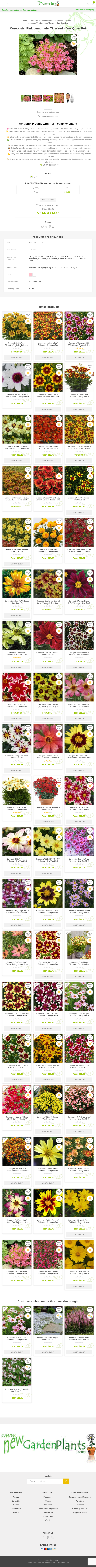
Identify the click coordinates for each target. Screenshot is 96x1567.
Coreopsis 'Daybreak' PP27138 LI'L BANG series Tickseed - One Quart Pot (17, 500)
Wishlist (48, 1520)
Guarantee (80, 1505)
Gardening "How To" (80, 1509)
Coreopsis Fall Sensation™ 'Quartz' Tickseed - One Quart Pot (17, 964)
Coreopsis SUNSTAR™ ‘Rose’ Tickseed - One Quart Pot (48, 1015)
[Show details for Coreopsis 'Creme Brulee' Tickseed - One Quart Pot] (48, 1151)
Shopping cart (48, 1516)
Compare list (48, 1512)
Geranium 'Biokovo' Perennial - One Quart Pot (17, 1390)
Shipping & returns (80, 1512)
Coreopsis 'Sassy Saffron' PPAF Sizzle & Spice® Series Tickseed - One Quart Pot (48, 706)
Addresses (48, 1505)
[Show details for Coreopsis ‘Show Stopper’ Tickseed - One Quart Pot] (48, 1254)
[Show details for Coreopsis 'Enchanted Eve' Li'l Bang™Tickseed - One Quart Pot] (48, 583)
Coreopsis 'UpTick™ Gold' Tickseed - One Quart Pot (79, 1273)
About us (16, 1512)
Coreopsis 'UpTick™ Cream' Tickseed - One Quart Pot (17, 808)
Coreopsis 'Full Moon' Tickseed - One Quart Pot (17, 550)
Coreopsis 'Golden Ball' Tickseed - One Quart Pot (48, 550)
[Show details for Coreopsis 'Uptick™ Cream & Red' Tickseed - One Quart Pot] (16, 429)
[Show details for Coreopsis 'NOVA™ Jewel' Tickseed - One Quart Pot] (16, 841)
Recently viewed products (48, 1509)
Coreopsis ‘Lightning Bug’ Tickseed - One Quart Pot (48, 344)
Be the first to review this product (48, 112)
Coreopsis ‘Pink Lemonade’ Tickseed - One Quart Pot (16, 1273)
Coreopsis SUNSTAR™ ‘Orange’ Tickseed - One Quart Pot (17, 1171)
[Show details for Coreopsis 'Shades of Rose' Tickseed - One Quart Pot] (79, 687)
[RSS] (52, 1537)
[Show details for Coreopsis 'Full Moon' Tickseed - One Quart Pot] (16, 532)
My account (47, 1497)
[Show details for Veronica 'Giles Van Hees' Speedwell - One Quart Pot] (79, 1320)
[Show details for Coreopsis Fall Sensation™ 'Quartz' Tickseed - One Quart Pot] (16, 945)
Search (16, 1505)
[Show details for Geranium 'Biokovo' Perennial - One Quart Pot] (16, 1372)
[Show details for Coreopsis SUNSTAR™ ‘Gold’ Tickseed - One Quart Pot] (16, 996)
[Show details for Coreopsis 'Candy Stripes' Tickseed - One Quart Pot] (79, 790)
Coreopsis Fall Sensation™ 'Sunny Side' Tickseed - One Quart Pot (17, 1222)
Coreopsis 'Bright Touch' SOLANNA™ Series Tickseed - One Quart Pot (17, 345)
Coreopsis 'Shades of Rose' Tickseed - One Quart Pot (79, 705)
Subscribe (66, 1481)
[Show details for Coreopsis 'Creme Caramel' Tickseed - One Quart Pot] (79, 1151)
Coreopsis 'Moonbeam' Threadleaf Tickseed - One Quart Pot (17, 655)
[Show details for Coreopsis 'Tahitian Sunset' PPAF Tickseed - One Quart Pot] (48, 738)
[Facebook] (43, 1537)
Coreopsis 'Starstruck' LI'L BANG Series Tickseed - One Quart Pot (79, 345)
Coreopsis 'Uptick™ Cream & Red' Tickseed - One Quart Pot (17, 447)
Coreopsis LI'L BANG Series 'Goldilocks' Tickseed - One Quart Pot (79, 1222)
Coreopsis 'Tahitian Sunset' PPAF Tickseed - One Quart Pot (48, 758)
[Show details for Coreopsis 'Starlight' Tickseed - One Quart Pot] (16, 738)
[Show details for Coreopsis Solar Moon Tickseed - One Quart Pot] (79, 945)
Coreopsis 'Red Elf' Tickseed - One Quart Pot (47, 654)
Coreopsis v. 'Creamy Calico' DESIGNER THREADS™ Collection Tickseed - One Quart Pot (17, 1068)
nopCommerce (52, 1560)
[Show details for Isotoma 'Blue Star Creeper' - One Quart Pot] (48, 1320)
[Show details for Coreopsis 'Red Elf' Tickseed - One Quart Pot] (48, 635)
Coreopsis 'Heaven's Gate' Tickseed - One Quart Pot (79, 860)
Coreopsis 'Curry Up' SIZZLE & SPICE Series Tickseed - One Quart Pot (79, 448)
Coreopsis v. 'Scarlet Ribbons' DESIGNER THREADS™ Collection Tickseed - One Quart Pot (17, 1120)
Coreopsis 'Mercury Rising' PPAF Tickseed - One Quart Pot (79, 603)
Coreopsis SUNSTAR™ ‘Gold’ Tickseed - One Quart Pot (17, 1015)
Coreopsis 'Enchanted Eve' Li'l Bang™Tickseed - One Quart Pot (48, 603)
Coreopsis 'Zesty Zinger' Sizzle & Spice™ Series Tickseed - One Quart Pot (17, 913)
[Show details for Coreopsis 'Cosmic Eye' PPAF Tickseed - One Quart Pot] (48, 893)
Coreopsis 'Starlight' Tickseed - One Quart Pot (17, 757)
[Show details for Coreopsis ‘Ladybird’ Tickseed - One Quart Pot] (48, 790)
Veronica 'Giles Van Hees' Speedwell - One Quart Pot (79, 1339)
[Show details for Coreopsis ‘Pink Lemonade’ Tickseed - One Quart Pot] (16, 1254)
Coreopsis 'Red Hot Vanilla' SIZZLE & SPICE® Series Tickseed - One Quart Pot (79, 655)
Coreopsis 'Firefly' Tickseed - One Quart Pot (79, 499)
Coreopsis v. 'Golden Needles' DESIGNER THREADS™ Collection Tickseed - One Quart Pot (47, 1068)
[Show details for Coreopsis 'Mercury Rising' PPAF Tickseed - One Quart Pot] (79, 583)
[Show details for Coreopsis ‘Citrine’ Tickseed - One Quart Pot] (48, 1099)
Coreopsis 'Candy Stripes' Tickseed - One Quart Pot (79, 808)
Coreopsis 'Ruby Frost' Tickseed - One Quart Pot (17, 705)
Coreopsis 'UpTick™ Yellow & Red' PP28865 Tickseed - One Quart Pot (79, 758)
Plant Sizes (80, 1501)
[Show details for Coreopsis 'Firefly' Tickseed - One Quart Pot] (79, 480)
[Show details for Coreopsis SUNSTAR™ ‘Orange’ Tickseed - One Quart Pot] (16, 1151)
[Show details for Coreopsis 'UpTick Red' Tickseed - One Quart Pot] (79, 377)
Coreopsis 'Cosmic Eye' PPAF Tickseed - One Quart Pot (48, 912)
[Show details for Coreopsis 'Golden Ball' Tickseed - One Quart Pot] (48, 532)
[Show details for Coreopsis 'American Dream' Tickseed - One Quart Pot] (79, 893)
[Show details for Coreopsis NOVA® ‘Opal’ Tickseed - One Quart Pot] (79, 996)
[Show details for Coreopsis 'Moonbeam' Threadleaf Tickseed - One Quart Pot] (16, 635)
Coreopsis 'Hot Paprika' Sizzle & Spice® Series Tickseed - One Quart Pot (79, 551)
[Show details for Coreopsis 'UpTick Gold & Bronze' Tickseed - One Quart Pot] (48, 377)
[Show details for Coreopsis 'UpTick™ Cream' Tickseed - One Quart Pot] (16, 790)
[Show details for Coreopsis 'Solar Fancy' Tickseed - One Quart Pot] (48, 945)
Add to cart (17, 358)
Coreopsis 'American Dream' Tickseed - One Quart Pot (79, 912)
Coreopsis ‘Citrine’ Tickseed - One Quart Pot (48, 1118)
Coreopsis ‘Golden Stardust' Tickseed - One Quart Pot (48, 1221)
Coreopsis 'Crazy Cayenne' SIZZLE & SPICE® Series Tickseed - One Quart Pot (48, 448)
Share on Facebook (46, 226)
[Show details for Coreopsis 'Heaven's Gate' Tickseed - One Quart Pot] (79, 841)
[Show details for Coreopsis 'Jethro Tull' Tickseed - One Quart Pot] (16, 583)
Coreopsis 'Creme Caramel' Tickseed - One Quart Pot (79, 1170)
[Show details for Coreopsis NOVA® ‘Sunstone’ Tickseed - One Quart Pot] (79, 1099)
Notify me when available (49, 205)
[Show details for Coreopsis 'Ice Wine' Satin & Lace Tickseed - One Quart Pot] (16, 377)
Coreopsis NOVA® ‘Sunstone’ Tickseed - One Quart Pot (79, 1118)
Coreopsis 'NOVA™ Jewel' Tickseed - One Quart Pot (17, 860)
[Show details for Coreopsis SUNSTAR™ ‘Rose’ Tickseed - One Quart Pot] (48, 996)
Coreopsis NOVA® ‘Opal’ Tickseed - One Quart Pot (79, 1015)
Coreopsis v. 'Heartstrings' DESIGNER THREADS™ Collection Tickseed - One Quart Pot (79, 1068)
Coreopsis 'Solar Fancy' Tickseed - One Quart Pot (48, 963)
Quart (36, 177)
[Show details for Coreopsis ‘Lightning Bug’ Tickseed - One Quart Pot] (48, 326)
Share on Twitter (42, 226)
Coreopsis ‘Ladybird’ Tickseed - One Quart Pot (48, 808)
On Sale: (43, 212)
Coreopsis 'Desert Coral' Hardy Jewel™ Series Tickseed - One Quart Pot (48, 500)
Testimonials (16, 1509)
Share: (48, 222)
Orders (48, 1501)
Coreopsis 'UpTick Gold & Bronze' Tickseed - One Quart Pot (48, 397)
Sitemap (16, 1497)
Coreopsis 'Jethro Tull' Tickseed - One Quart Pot (17, 602)
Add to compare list (50, 116)
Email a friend (53, 226)
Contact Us (16, 1501)
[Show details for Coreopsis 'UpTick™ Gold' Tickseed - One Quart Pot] (79, 1254)
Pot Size (48, 173)
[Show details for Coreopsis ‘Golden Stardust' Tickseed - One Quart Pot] (48, 1203)
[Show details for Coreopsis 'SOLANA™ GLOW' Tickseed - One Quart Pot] (48, 841)
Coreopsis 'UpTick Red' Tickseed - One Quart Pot (79, 396)
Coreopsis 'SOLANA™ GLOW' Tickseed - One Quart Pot (48, 860)
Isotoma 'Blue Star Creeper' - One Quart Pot (48, 1339)
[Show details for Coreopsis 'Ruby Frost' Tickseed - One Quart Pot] (16, 687)
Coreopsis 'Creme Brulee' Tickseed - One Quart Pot (48, 1170)
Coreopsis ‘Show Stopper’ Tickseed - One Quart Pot (48, 1273)
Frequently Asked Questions (80, 1497)
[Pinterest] (48, 1537)
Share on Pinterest (50, 226)
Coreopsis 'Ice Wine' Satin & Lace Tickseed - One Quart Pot (17, 396)
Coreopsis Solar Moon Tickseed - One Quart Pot (79, 963)
